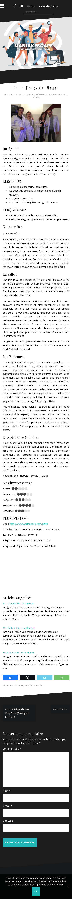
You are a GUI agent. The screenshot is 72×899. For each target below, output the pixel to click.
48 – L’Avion (60, 709)
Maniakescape (36, 37)
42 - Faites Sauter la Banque (19, 628)
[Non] (67, 886)
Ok (36, 891)
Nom (6, 790)
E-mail (7, 805)
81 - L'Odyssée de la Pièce (18, 603)
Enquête (29, 94)
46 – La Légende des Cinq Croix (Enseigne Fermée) (17, 713)
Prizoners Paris (60, 94)
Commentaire (12, 748)
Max (20, 94)
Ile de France (40, 94)
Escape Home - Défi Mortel (18, 652)
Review (36, 97)
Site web (8, 820)
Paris (50, 94)
